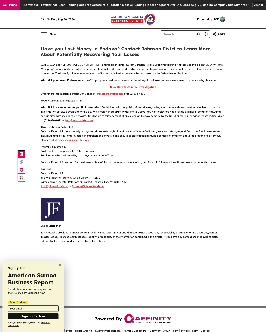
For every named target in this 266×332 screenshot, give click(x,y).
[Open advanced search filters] (206, 34)
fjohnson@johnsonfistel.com (88, 186)
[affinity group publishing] (21, 170)
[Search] (198, 34)
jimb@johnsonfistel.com (109, 93)
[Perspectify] (21, 162)
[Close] (60, 265)
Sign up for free (33, 316)
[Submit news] (21, 154)
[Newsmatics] (21, 177)
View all (258, 4)
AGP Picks (10, 4)
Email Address (18, 302)
